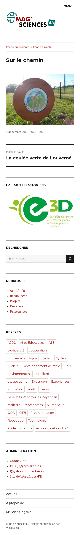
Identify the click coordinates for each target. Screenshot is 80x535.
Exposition (39, 381)
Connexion (18, 461)
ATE (52, 342)
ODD (11, 413)
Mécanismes (34, 405)
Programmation (42, 413)
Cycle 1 (46, 358)
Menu (68, 5)
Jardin (44, 389)
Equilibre (42, 374)
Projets (15, 301)
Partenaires (18, 311)
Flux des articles (25, 466)
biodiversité (16, 350)
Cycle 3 (13, 366)
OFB (22, 413)
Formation (15, 389)
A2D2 (12, 342)
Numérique (55, 405)
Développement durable (41, 366)
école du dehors (20, 428)
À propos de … (16, 503)
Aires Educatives (32, 342)
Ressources (18, 296)
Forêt (31, 389)
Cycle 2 (61, 358)
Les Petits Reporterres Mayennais (32, 397)
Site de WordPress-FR (26, 476)
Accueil (11, 494)
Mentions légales (18, 512)
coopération (38, 350)
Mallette (14, 405)
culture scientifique (22, 358)
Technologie (37, 420)
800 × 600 (37, 131)
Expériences (60, 381)
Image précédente (17, 46)
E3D (67, 366)
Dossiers (16, 306)
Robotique (16, 420)
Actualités (17, 291)
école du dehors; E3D (52, 428)
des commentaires (27, 471)
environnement (19, 374)
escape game (17, 381)
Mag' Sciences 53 (16, 524)
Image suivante (42, 46)
